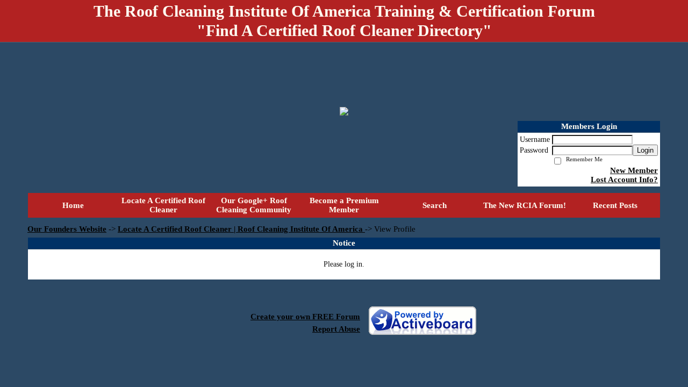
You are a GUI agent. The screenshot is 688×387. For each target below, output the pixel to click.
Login (645, 150)
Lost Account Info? (624, 179)
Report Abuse (336, 329)
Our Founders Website (66, 229)
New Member (634, 170)
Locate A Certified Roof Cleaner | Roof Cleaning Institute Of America (241, 229)
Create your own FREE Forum (305, 316)
